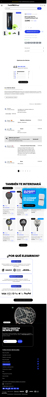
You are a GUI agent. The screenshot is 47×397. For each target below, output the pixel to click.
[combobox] (35, 103)
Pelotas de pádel (6, 361)
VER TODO (23, 245)
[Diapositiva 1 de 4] (5, 33)
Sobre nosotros (6, 364)
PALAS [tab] (41, 188)
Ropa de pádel (5, 359)
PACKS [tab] (25, 188)
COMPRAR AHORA (29, 205)
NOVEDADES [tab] (17, 188)
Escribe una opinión (23, 82)
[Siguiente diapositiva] (45, 1)
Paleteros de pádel (6, 357)
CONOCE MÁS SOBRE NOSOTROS (23, 300)
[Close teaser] (8, 389)
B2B (3, 371)
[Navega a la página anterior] (16, 171)
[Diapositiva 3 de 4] (14, 33)
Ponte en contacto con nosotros (18, 381)
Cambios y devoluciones (7, 366)
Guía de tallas (5, 376)
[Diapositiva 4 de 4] (19, 33)
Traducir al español (22, 112)
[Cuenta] (41, 5)
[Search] (39, 8)
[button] (4, 392)
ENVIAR (20, 341)
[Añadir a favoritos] (42, 31)
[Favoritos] (42, 5)
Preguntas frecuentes (7, 373)
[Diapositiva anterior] (1, 1)
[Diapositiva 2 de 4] (10, 33)
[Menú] (2, 5)
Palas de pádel (5, 352)
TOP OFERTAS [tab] (33, 188)
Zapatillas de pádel (6, 355)
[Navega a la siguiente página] (30, 171)
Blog (3, 378)
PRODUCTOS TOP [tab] (7, 188)
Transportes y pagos (7, 369)
